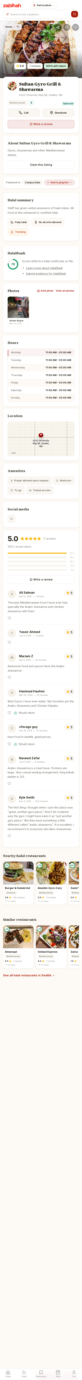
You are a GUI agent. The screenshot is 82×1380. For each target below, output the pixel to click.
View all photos (65, 290)
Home (8, 26)
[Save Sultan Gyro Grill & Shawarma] (75, 27)
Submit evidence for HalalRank (46, 273)
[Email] (11, 519)
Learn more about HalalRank (44, 268)
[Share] (58, 27)
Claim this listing (41, 164)
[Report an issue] (66, 27)
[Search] (74, 14)
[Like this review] (9, 618)
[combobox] (40, 14)
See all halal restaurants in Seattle (27, 975)
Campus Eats (32, 182)
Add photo (47, 290)
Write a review (43, 124)
